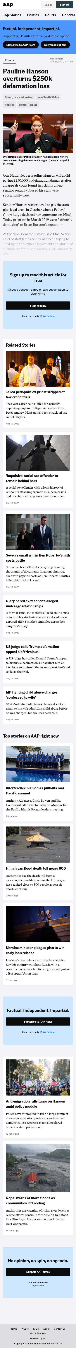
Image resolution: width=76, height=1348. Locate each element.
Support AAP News (38, 1272)
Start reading (38, 305)
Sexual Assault (28, 104)
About (46, 1329)
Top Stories (12, 14)
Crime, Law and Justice (19, 97)
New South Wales (48, 97)
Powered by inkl (38, 1338)
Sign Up (64, 4)
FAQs (36, 1329)
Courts (50, 14)
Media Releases (38, 1333)
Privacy (25, 1329)
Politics (33, 14)
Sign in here (48, 316)
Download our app (55, 45)
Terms (14, 1329)
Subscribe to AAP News (20, 45)
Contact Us (59, 1329)
